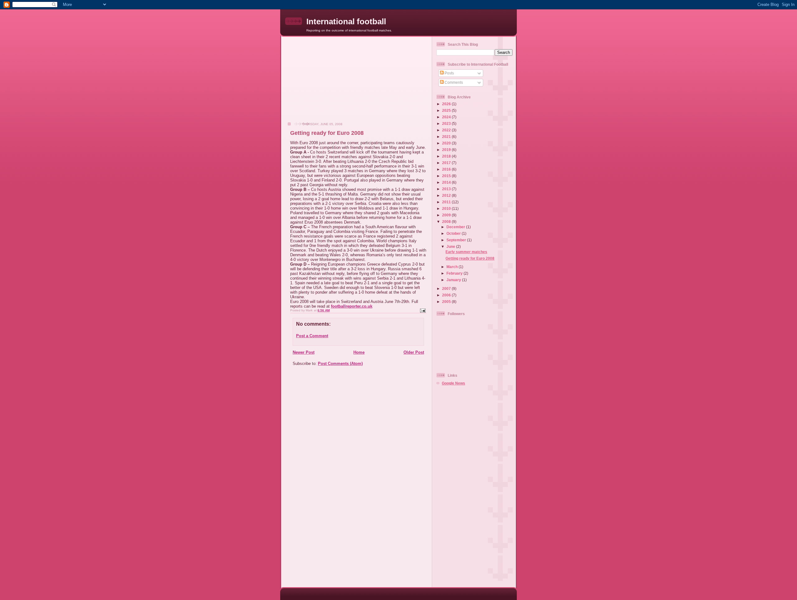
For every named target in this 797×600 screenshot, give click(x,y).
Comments (453, 82)
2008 (447, 222)
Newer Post (303, 352)
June (451, 246)
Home (359, 352)
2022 (447, 130)
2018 (447, 156)
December (456, 227)
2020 (447, 143)
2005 (447, 302)
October (454, 233)
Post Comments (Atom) (340, 363)
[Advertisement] (330, 82)
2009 (447, 215)
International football (346, 21)
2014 (447, 182)
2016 (447, 169)
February (455, 273)
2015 (447, 176)
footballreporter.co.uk (351, 306)
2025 (447, 110)
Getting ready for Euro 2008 (470, 258)
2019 (447, 150)
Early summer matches (466, 252)
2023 (447, 123)
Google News (453, 383)
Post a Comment (312, 335)
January (454, 280)
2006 (447, 295)
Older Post (413, 352)
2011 (447, 202)
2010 (447, 208)
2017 (447, 163)
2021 (447, 137)
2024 (447, 117)
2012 (447, 195)
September (456, 240)
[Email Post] (422, 310)
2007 (447, 288)
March (452, 267)
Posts (449, 73)
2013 (447, 189)
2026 (447, 104)
